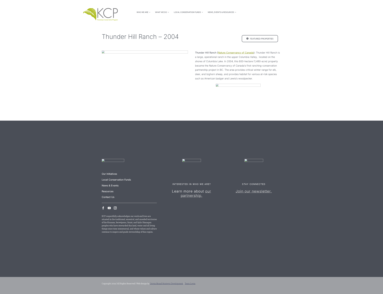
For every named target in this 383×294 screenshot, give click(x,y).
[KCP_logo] (100, 4)
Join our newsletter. (254, 191)
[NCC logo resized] (238, 84)
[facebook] (103, 208)
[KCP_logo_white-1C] (113, 160)
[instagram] (115, 208)
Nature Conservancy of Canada (236, 52)
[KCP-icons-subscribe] (253, 160)
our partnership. (196, 193)
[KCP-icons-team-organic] (191, 160)
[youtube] (109, 208)
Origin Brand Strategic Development (166, 283)
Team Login (190, 283)
